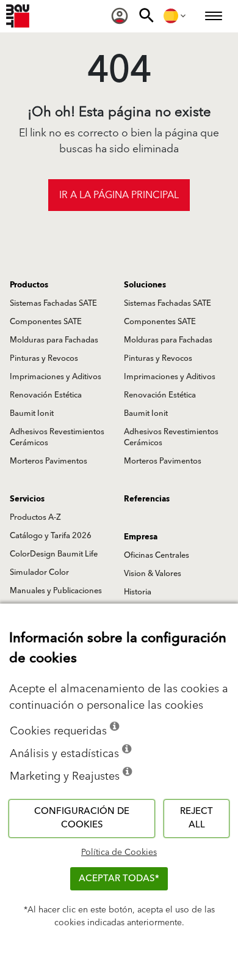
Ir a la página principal (119, 195)
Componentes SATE (46, 321)
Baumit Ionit (32, 413)
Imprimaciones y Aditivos (55, 376)
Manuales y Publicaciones (56, 590)
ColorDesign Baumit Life (54, 554)
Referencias (147, 499)
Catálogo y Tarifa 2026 (51, 535)
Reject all (196, 818)
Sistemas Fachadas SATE (53, 303)
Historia (137, 592)
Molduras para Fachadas (54, 340)
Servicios (27, 499)
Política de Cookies (119, 852)
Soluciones (145, 285)
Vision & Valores (152, 573)
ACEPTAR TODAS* (119, 878)
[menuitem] (120, 16)
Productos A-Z (35, 517)
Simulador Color (39, 572)
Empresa (140, 537)
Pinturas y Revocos (44, 358)
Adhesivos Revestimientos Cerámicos (57, 437)
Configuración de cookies (81, 818)
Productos (29, 285)
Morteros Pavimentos (48, 461)
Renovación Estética (46, 395)
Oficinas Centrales (156, 555)
